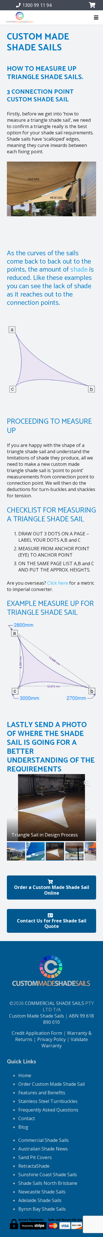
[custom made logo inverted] (20, 17)
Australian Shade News (43, 1149)
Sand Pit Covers (35, 1157)
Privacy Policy (51, 1039)
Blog (23, 1127)
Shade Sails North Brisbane (47, 1183)
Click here (57, 583)
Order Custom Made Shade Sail (51, 1084)
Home (24, 1075)
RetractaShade (33, 1166)
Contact (26, 1118)
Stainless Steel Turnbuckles (48, 1101)
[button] (96, 17)
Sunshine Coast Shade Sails (47, 1174)
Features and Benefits (41, 1092)
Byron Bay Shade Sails (42, 1209)
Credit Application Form (37, 1033)
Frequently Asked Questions (48, 1110)
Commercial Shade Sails (43, 1140)
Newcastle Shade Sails (42, 1192)
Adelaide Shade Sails (40, 1200)
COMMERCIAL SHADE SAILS (54, 1003)
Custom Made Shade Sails (36, 1016)
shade (79, 269)
